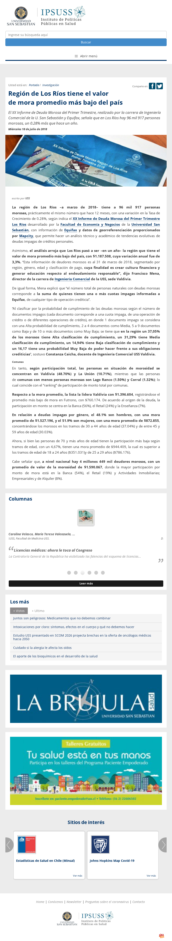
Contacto (138, 902)
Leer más (86, 583)
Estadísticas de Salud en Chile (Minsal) (45, 860)
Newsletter (74, 902)
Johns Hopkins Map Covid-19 (112, 860)
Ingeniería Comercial (72, 279)
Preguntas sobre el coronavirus (107, 902)
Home (40, 902)
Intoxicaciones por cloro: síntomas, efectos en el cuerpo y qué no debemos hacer (73, 627)
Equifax (70, 230)
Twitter (159, 86)
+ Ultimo (38, 611)
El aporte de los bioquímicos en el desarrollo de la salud (55, 656)
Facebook (152, 86)
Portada (34, 85)
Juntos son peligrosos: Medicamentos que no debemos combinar (62, 618)
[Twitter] (159, 86)
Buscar (86, 42)
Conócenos (55, 902)
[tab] (19, 611)
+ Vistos (19, 611)
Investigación (50, 85)
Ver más (77, 875)
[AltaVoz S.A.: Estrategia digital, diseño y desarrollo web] (161, 936)
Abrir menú (88, 56)
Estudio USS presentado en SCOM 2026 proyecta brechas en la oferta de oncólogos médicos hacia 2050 (82, 637)
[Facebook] (152, 86)
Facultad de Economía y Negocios (90, 224)
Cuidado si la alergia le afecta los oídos (42, 648)
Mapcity (26, 236)
